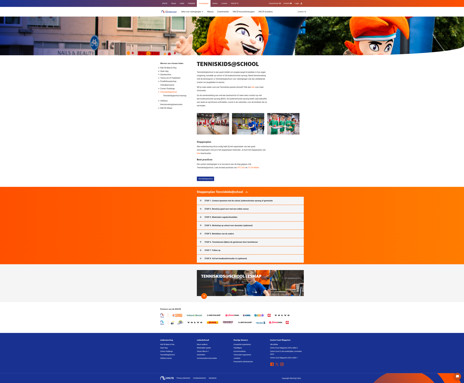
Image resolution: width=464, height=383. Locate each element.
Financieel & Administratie (243, 362)
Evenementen (223, 12)
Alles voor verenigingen (191, 12)
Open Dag (164, 348)
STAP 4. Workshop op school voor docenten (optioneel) (229, 225)
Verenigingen (204, 3)
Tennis (173, 3)
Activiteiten (201, 355)
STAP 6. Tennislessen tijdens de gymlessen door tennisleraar (231, 242)
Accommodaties (239, 351)
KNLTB (164, 3)
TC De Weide (253, 167)
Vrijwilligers (237, 348)
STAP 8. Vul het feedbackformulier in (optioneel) (226, 258)
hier (253, 87)
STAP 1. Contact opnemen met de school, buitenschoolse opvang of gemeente (239, 201)
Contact (286, 3)
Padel (182, 3)
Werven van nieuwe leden (171, 63)
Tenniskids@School (167, 355)
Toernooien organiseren (242, 355)
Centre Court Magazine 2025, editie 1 (284, 358)
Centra (215, 3)
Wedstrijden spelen (204, 348)
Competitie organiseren (242, 344)
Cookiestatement (199, 378)
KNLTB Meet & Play (167, 344)
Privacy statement (183, 378)
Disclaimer (213, 378)
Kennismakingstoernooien (171, 104)
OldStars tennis (166, 358)
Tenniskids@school (205, 179)
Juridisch (236, 358)
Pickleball (191, 3)
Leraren (224, 3)
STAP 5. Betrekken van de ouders (219, 234)
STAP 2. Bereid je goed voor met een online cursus (227, 209)
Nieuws (210, 12)
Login (297, 3)
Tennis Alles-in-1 (203, 351)
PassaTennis (274, 3)
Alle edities (274, 344)
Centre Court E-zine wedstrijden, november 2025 (286, 352)
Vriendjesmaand (167, 85)
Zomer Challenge (166, 351)
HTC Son (241, 167)
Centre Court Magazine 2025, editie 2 (284, 348)
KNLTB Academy (265, 12)
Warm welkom (202, 344)
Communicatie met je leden (207, 358)
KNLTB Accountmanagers (244, 12)
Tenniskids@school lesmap (174, 95)
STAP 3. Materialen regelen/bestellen (221, 217)
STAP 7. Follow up (212, 250)
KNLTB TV (235, 3)
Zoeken (300, 12)
